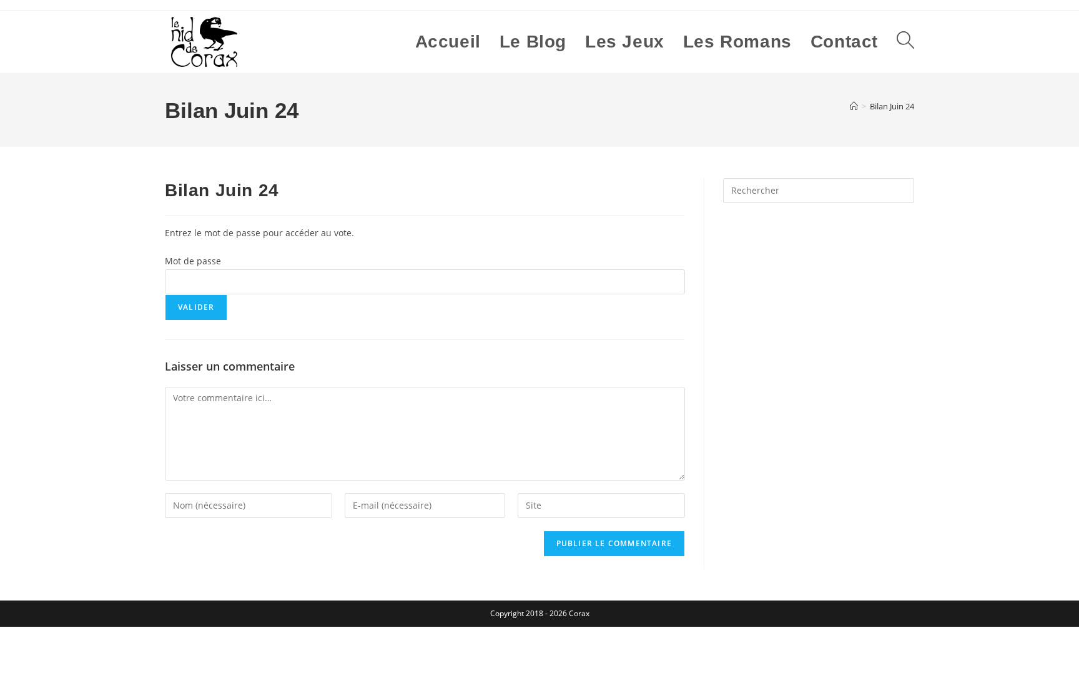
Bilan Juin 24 (892, 106)
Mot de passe (193, 261)
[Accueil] (854, 106)
